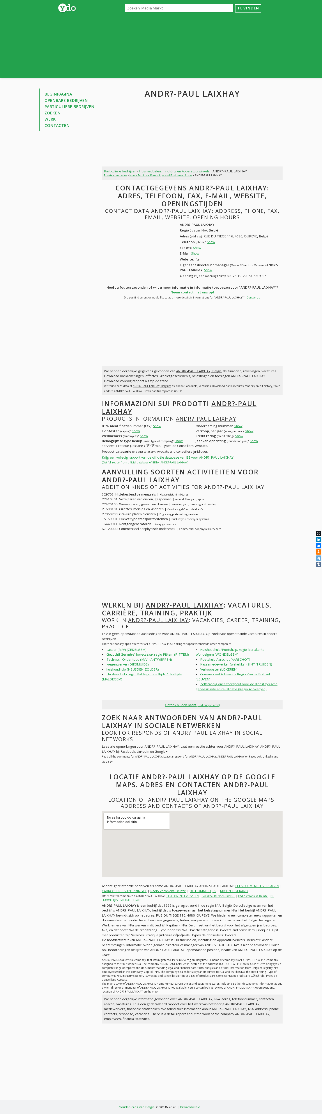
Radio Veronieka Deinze (168, 891)
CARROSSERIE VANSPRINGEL (124, 891)
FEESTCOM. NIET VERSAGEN (257, 886)
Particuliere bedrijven (69, 106)
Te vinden (248, 8)
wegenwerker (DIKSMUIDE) (127, 664)
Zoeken (52, 113)
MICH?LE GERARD (234, 891)
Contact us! (253, 297)
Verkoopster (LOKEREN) (218, 669)
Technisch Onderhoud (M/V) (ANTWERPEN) (139, 659)
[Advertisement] (192, 45)
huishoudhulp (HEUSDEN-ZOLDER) (132, 669)
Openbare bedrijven (66, 100)
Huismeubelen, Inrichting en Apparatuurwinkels (174, 171)
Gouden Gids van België (137, 1107)
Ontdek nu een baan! (192, 705)
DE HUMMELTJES (203, 891)
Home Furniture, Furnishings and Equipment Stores (160, 175)
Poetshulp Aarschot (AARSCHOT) (225, 659)
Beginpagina (58, 94)
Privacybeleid (190, 1107)
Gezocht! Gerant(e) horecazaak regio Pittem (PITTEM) (147, 654)
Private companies (115, 175)
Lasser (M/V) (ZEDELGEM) (126, 649)
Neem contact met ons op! (192, 292)
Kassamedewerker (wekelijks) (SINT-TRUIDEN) (236, 664)
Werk (50, 119)
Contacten (57, 125)
